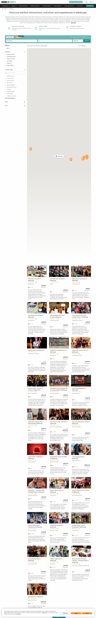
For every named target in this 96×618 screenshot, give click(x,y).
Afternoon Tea (10, 76)
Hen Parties (9, 61)
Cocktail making (46, 5)
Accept (87, 613)
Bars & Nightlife (11, 85)
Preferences (65, 613)
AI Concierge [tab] (19, 37)
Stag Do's (9, 63)
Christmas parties (68, 5)
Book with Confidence (76, 2)
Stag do (13, 5)
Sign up (91, 2)
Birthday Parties (11, 54)
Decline (76, 613)
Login (86, 2)
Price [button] (6, 101)
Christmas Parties (11, 56)
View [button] (6, 105)
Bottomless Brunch (11, 87)
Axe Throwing (10, 80)
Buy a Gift (79, 5)
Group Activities (11, 58)
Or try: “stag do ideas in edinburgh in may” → (80, 37)
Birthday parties (35, 5)
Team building (57, 5)
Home (5, 8)
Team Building (10, 65)
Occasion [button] (7, 51)
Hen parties (5, 5)
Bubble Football (10, 91)
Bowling (9, 89)
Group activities (23, 5)
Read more (73, 22)
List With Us (90, 5)
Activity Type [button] (8, 69)
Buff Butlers (10, 93)
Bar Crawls (9, 82)
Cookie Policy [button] (44, 612)
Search (87, 40)
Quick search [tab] (10, 37)
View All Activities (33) (10, 98)
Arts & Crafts (10, 78)
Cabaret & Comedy (11, 96)
